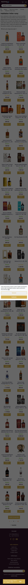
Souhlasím (14, 297)
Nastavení (14, 292)
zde (9, 289)
